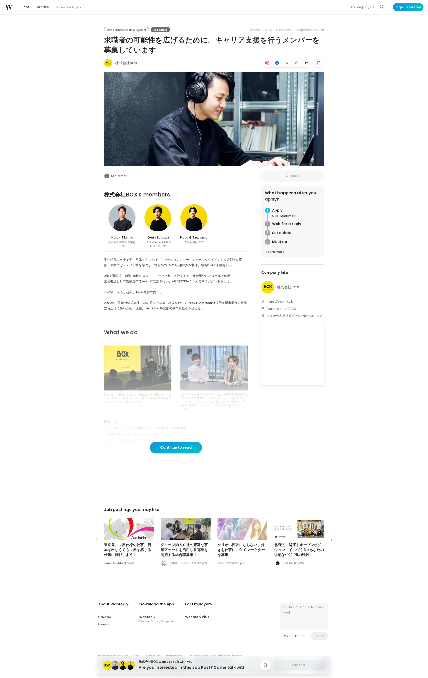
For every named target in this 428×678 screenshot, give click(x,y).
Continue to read (176, 447)
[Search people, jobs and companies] (381, 7)
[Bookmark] (318, 62)
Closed (292, 175)
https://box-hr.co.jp (280, 301)
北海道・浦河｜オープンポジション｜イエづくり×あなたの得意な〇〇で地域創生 (299, 549)
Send (319, 636)
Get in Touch (294, 636)
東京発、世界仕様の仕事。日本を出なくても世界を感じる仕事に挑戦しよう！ (127, 549)
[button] (113, 604)
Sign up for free (408, 7)
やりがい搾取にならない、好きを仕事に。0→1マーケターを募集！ (241, 549)
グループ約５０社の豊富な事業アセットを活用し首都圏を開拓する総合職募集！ (184, 549)
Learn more (275, 252)
